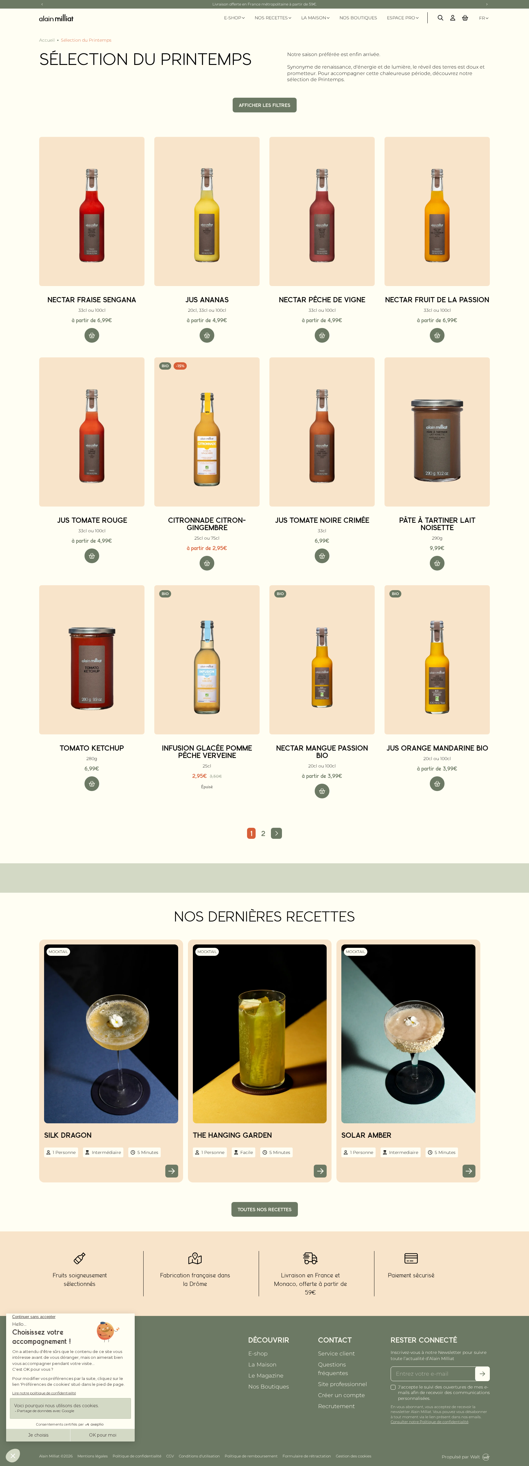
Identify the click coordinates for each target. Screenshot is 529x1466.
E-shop (258, 1353)
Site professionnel (342, 1384)
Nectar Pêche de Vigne (322, 299)
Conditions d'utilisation (199, 1456)
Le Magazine (265, 1375)
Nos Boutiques (268, 1386)
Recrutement (336, 1406)
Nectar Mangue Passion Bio (322, 751)
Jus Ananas (207, 299)
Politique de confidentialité (137, 1456)
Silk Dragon (68, 1134)
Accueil (47, 40)
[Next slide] (487, 4)
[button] (465, 17)
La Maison (262, 1364)
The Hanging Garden (232, 1134)
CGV (170, 1456)
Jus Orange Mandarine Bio (437, 748)
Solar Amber (366, 1134)
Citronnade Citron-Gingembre (207, 523)
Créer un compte (341, 1395)
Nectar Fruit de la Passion (437, 299)
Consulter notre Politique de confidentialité (429, 1421)
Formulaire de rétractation (307, 1456)
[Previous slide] (42, 4)
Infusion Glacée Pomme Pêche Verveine (207, 751)
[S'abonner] (482, 1373)
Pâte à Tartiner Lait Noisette (437, 523)
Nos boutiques (358, 18)
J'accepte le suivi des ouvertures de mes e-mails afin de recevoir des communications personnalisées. (444, 1392)
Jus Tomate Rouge (92, 520)
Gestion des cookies (353, 1456)
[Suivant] (276, 833)
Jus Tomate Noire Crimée (322, 520)
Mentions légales (92, 1456)
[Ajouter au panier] (91, 335)
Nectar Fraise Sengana (91, 299)
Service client (336, 1353)
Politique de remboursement (251, 1456)
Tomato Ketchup (92, 748)
